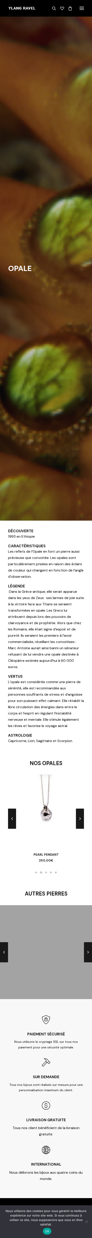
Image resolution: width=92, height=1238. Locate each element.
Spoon (46, 855)
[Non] (86, 1221)
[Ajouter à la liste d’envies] (79, 782)
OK (47, 1231)
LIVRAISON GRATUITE (46, 1119)
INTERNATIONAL (46, 1164)
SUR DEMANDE (46, 1076)
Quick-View (79, 787)
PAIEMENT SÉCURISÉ (46, 1034)
